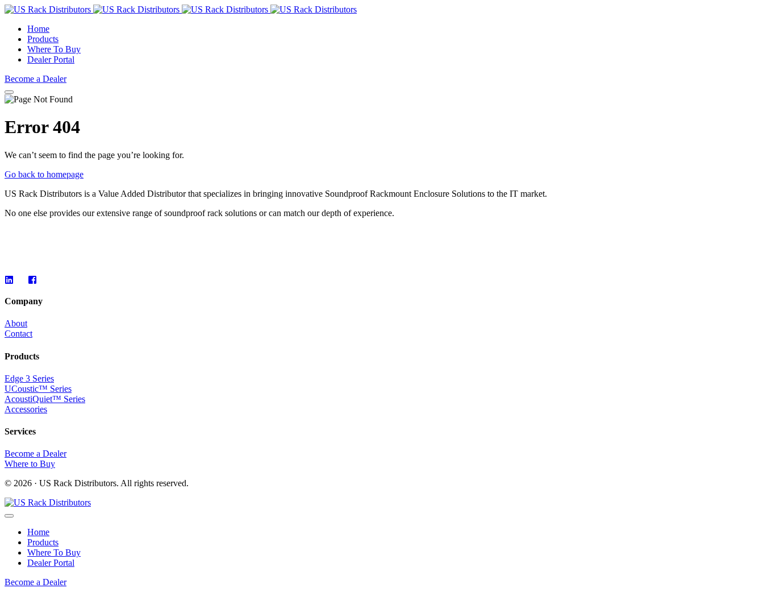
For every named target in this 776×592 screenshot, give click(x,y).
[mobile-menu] (9, 92)
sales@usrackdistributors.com (58, 241)
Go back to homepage (44, 174)
